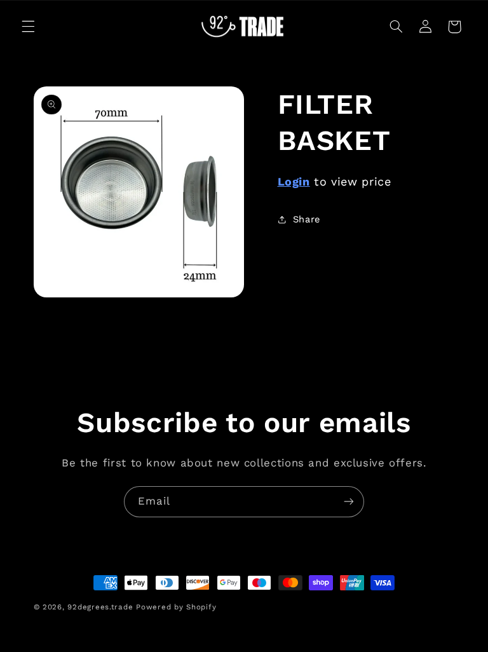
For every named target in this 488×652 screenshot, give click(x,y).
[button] (28, 26)
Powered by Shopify (176, 606)
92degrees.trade (100, 606)
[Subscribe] (348, 501)
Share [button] (306, 219)
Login (294, 181)
